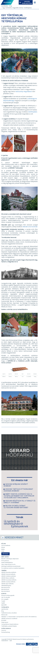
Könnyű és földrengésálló (7, 595)
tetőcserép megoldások (24, 91)
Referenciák (4, 615)
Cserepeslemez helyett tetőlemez (9, 624)
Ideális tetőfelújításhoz (7, 562)
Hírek (2, 551)
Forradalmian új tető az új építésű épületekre (12, 568)
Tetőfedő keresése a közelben (9, 613)
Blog (2, 611)
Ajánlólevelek (4, 609)
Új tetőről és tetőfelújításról (13, 522)
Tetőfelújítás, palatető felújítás (9, 626)
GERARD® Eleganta (6, 585)
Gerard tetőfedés (5, 545)
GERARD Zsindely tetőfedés (8, 582)
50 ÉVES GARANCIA (6, 628)
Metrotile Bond (5, 589)
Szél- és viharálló (5, 597)
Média (3, 549)
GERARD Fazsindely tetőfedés (8, 580)
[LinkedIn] (36, 644)
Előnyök (3, 593)
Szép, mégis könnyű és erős (8, 564)
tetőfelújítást (32, 112)
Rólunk (3, 543)
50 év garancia (5, 560)
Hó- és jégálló (4, 599)
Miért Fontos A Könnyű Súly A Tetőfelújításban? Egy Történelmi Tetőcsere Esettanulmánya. (19, 495)
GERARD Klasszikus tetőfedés (8, 572)
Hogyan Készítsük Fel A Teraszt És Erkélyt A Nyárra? (19, 501)
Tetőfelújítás (5, 607)
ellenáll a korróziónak (30, 227)
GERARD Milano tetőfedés (7, 578)
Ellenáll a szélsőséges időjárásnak (10, 558)
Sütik (10, 640)
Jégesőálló (4, 605)
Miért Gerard (5, 557)
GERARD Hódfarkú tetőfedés (8, 576)
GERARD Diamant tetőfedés (8, 574)
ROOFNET (3, 620)
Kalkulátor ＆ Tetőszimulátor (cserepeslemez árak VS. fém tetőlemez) (18, 616)
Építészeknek (19, 526)
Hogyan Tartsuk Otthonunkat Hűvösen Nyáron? (18, 490)
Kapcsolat (5, 554)
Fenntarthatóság (5, 632)
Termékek (3, 570)
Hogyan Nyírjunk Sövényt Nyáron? (16, 485)
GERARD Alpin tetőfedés (7, 583)
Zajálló (3, 603)
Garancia (3, 630)
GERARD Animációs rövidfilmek (9, 618)
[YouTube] (30, 644)
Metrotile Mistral (5, 591)
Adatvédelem (4, 640)
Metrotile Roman (5, 587)
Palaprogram (4, 622)
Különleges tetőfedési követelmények (10, 566)
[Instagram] (33, 644)
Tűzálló (3, 601)
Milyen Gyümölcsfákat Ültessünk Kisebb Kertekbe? (16, 506)
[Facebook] (27, 644)
